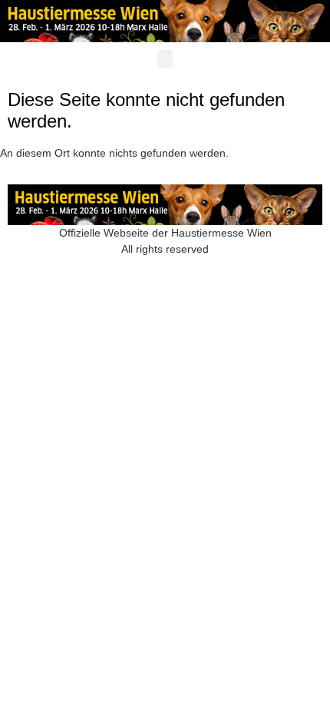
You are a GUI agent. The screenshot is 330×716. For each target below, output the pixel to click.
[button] (165, 59)
